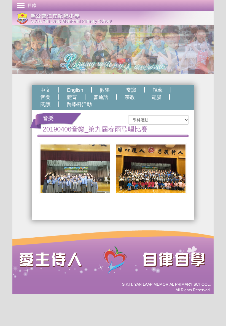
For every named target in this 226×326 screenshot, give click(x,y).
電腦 (156, 97)
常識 (131, 90)
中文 (45, 90)
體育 (72, 97)
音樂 (45, 97)
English (75, 90)
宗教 (130, 97)
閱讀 (45, 104)
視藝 (158, 90)
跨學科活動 (79, 104)
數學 (105, 90)
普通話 (100, 97)
